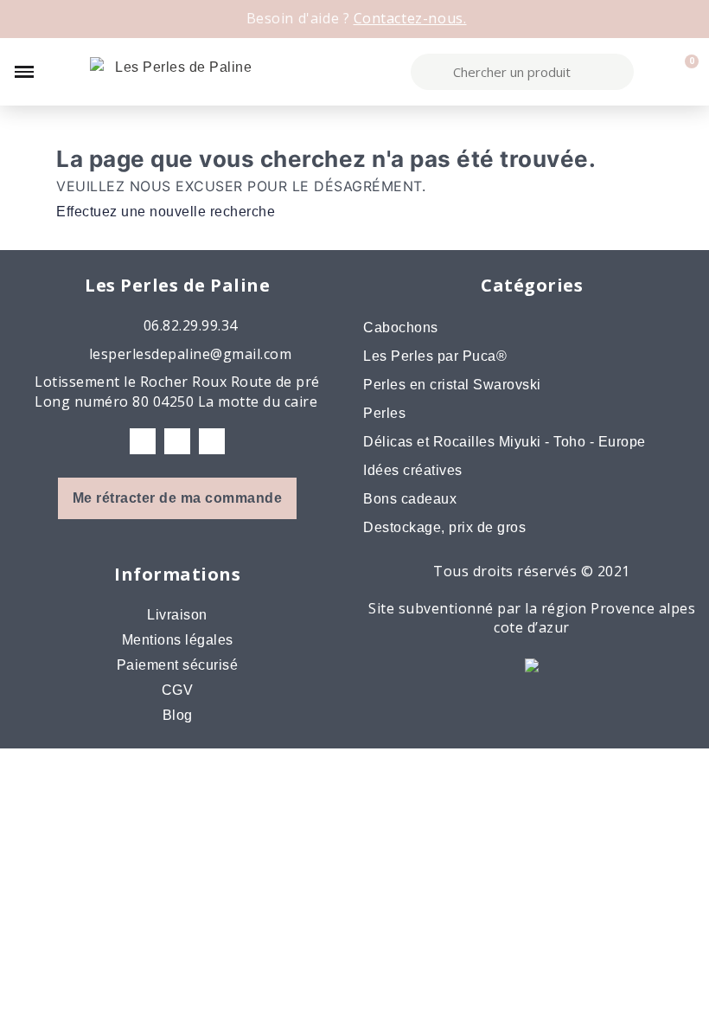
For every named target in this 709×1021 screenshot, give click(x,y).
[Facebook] (143, 441)
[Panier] (683, 71)
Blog (178, 715)
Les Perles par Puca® (435, 356)
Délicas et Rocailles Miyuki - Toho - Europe (504, 441)
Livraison (177, 614)
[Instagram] (177, 441)
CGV (178, 690)
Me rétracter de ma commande (178, 498)
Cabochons (400, 327)
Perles (384, 413)
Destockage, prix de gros (444, 527)
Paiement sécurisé (178, 665)
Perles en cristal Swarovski (452, 384)
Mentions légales (177, 640)
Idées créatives (413, 470)
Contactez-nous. (410, 18)
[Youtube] (212, 441)
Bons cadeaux (410, 498)
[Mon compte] (654, 72)
